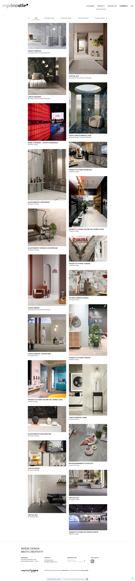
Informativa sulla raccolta (54, 579)
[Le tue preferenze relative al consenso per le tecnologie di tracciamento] (132, 578)
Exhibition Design (33, 144)
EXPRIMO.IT (124, 6)
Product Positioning (83, 18)
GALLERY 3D (112, 6)
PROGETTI (101, 6)
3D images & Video (49, 18)
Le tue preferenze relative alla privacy (73, 579)
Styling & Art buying (66, 18)
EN (132, 6)
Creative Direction (100, 18)
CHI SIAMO (90, 6)
